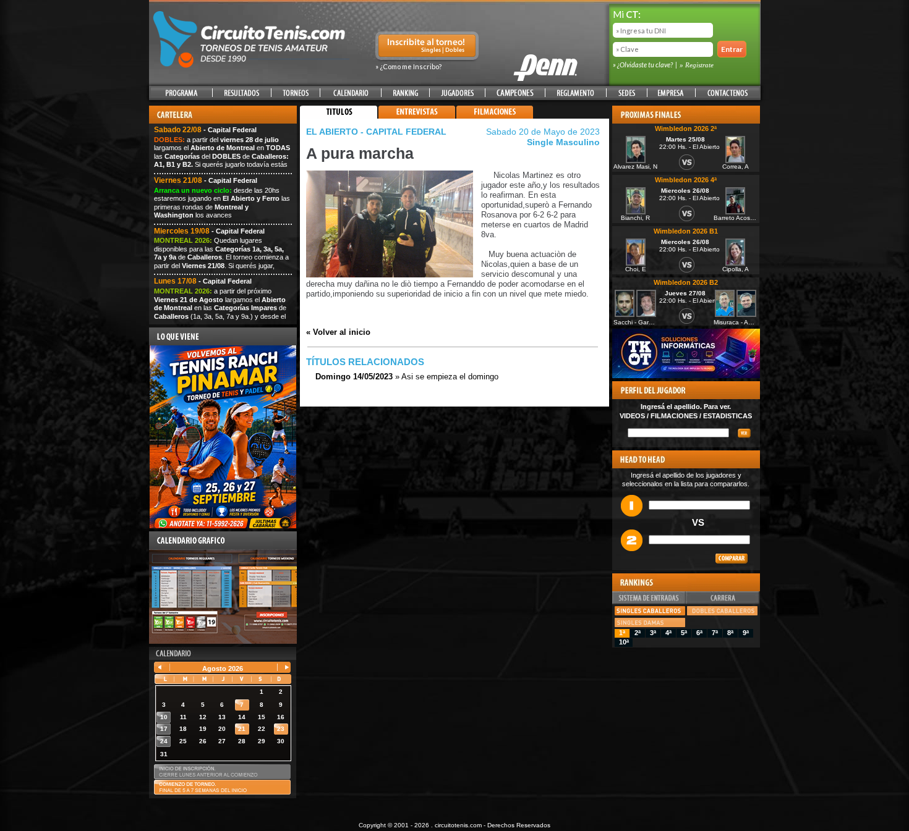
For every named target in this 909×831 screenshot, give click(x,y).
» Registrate (697, 65)
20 (222, 728)
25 (183, 741)
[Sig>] (282, 668)
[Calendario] (350, 93)
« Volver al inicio (338, 332)
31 (164, 754)
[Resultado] (242, 93)
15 (261, 717)
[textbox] (678, 432)
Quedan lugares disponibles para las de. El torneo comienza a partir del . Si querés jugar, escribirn (221, 257)
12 (203, 717)
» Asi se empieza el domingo (406, 376)
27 (222, 741)
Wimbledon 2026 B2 (686, 282)
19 (203, 728)
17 (164, 728)
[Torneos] (296, 93)
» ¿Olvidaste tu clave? (643, 65)
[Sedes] (627, 93)
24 (164, 741)
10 (164, 717)
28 (241, 741)
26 (203, 741)
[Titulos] (339, 116)
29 (261, 741)
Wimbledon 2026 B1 (686, 231)
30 (280, 741)
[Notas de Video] (417, 116)
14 (241, 717)
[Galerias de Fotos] (571, 116)
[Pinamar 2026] (223, 525)
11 (183, 717)
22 (261, 728)
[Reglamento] (576, 93)
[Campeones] (515, 93)
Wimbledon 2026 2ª (686, 128)
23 (280, 728)
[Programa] (181, 93)
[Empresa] (671, 93)
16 (280, 717)
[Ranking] (405, 93)
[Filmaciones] (495, 116)
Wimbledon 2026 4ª (686, 179)
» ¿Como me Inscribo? (408, 66)
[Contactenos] (727, 93)
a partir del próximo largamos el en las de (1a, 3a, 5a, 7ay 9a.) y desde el (220, 307)
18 (183, 728)
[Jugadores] (457, 93)
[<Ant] (163, 668)
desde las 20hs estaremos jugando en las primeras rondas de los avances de (222, 207)
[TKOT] (686, 375)
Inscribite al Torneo (427, 47)
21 (241, 728)
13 (222, 717)
